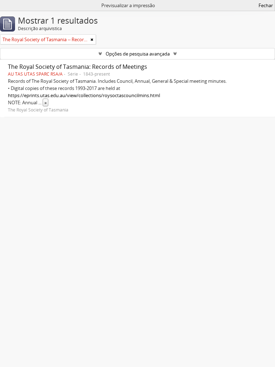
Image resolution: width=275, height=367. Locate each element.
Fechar (266, 5)
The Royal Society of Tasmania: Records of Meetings (77, 67)
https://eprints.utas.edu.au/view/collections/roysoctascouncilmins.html (84, 95)
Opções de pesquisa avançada (138, 54)
